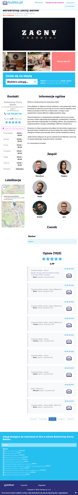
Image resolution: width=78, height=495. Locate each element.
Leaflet (22, 226)
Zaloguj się (70, 3)
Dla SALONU (69, 6)
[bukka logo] (9, 485)
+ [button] (4, 187)
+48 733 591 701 (14, 113)
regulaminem (63, 493)
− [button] (4, 190)
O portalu (24, 485)
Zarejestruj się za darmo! (55, 3)
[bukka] (14, 2)
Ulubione (40, 3)
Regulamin (42, 485)
